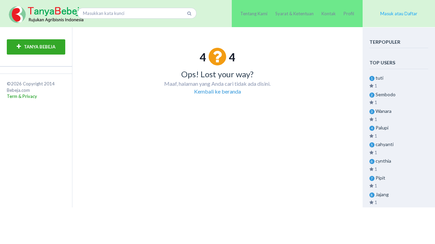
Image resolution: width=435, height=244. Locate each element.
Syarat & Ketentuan (294, 13)
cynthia (383, 161)
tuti (379, 78)
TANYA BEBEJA (39, 46)
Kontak (328, 13)
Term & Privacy (22, 96)
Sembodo (386, 94)
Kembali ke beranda (217, 91)
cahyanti (385, 144)
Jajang (382, 194)
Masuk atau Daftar (398, 13)
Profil (349, 13)
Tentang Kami (253, 13)
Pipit (380, 178)
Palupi (382, 127)
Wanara (384, 111)
